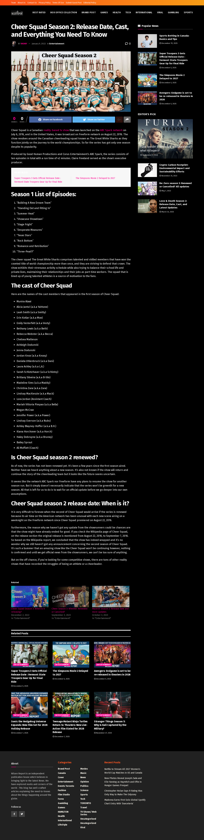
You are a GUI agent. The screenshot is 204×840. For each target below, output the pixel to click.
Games (104, 12)
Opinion (84, 781)
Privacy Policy (45, 3)
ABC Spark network (111, 130)
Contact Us (32, 3)
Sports (188, 12)
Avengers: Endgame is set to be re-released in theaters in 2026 (176, 96)
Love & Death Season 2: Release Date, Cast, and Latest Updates (173, 204)
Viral (160, 12)
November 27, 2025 (104, 733)
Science (84, 790)
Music (83, 773)
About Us (22, 3)
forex (61, 799)
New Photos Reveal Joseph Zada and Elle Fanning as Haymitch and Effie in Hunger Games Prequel (123, 782)
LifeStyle (62, 824)
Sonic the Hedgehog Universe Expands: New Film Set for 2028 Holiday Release (29, 725)
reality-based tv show (56, 130)
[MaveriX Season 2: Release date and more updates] (110, 596)
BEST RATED (39, 12)
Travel (83, 807)
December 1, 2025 (20, 733)
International (144, 12)
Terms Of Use (58, 3)
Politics (84, 786)
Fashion (62, 790)
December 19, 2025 (169, 43)
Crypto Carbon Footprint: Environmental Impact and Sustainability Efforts (174, 168)
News (83, 777)
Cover (61, 777)
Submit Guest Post (74, 3)
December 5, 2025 (20, 686)
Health (117, 12)
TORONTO (85, 803)
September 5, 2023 (150, 155)
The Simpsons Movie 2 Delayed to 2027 (95, 178)
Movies (84, 768)
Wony (24, 43)
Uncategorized (88, 823)
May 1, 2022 (166, 191)
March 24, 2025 (167, 212)
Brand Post (89, 12)
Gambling (173, 12)
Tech (128, 12)
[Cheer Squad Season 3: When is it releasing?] (29, 596)
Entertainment (56, 43)
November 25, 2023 (169, 176)
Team (13, 3)
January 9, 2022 (39, 43)
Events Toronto (66, 786)
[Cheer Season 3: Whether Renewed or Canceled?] (70, 596)
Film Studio (64, 794)
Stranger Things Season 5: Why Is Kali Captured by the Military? (110, 725)
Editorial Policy (90, 3)
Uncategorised (88, 819)
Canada (62, 773)
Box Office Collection (63, 12)
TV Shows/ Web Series (88, 813)
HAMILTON (63, 812)
